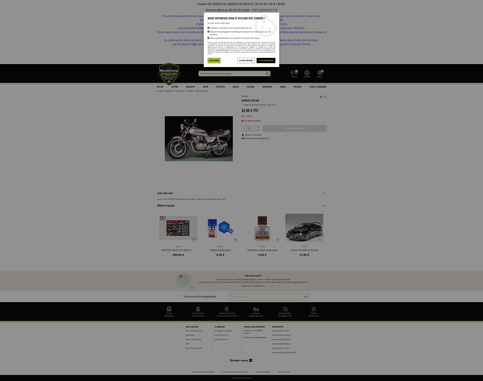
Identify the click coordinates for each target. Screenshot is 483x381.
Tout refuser (247, 60)
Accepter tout (267, 60)
